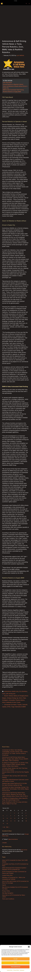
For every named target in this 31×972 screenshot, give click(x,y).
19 (26, 818)
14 (7, 818)
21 (7, 820)
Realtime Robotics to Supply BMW (12, 91)
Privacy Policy (16, 970)
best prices (24, 849)
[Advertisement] (15, 21)
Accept (15, 959)
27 (3, 823)
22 (11, 820)
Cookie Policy (10, 970)
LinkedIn (4, 842)
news (3, 693)
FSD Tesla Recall (7, 82)
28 (7, 823)
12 (26, 815)
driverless (24, 691)
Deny (15, 962)
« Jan (3, 827)
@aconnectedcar (13, 839)
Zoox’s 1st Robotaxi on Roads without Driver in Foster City (15, 87)
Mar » (7, 827)
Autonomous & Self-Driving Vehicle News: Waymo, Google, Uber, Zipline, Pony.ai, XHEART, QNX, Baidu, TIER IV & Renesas (15, 758)
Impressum (22, 970)
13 (3, 818)
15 (10, 818)
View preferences (15, 966)
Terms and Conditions (8, 899)
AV (20, 691)
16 (14, 818)
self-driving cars (10, 693)
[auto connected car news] (2, 3)
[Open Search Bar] (26, 3)
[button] (29, 946)
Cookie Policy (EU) (7, 875)
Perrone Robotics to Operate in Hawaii (13, 84)
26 (26, 820)
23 (14, 820)
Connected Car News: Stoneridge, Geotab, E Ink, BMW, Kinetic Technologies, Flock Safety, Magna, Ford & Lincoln (15, 788)
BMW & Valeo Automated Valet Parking (13, 89)
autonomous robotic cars (11, 691)
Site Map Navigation (7, 893)
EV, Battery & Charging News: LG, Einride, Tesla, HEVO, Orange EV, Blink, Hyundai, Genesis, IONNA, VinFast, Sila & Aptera (15, 764)
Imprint (4, 885)
